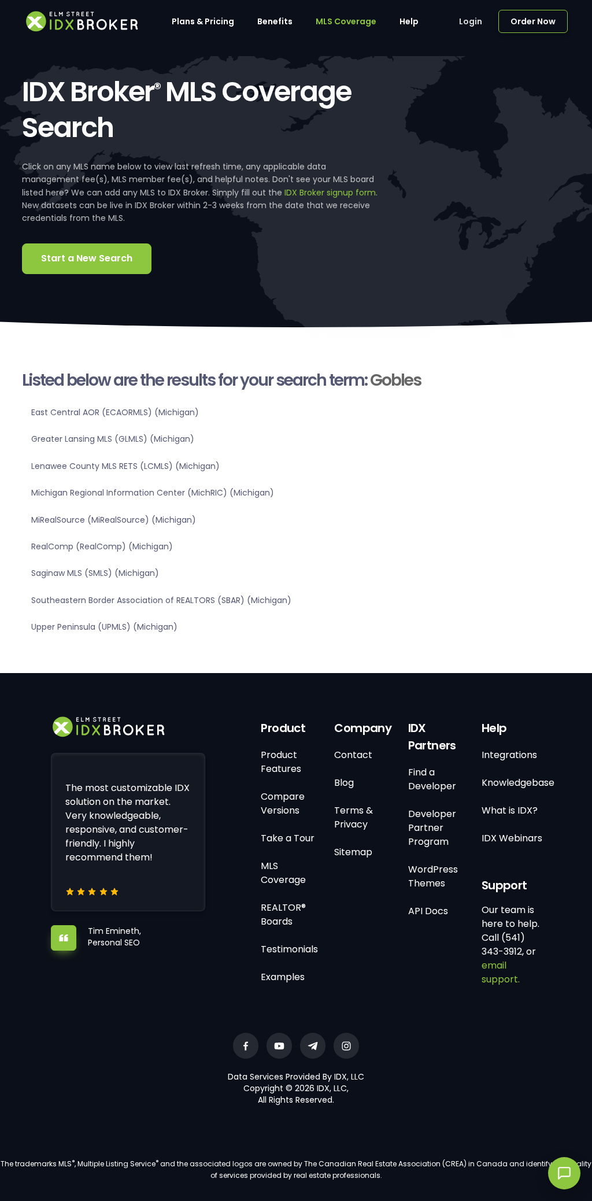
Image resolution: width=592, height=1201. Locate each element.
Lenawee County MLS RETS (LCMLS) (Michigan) (125, 466)
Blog (344, 782)
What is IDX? (510, 810)
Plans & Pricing (203, 21)
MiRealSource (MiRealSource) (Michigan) (113, 520)
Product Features (281, 761)
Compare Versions (283, 803)
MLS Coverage (346, 21)
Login (470, 21)
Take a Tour (287, 838)
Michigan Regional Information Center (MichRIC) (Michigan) (152, 492)
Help (409, 21)
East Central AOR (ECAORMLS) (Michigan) (115, 412)
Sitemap (353, 852)
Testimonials (289, 949)
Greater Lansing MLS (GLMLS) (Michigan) (112, 439)
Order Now (533, 21)
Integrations (509, 755)
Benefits (275, 21)
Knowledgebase (518, 782)
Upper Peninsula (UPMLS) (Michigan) (104, 627)
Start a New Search (86, 258)
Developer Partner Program (432, 827)
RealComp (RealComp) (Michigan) (102, 546)
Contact (353, 755)
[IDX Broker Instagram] (346, 1046)
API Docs (428, 911)
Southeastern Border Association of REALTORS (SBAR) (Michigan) (161, 600)
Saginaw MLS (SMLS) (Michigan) (95, 573)
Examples (283, 977)
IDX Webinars (512, 838)
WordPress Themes (433, 876)
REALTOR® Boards (283, 914)
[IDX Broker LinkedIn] (312, 1046)
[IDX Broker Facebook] (245, 1046)
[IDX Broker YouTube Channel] (279, 1046)
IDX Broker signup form (330, 192)
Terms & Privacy (353, 817)
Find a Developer (432, 779)
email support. (501, 972)
